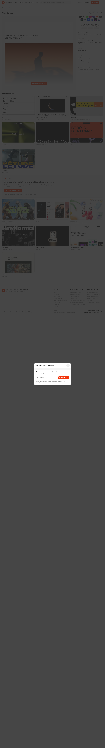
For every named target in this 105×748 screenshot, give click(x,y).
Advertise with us (40, 383)
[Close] (68, 365)
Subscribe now (63, 377)
